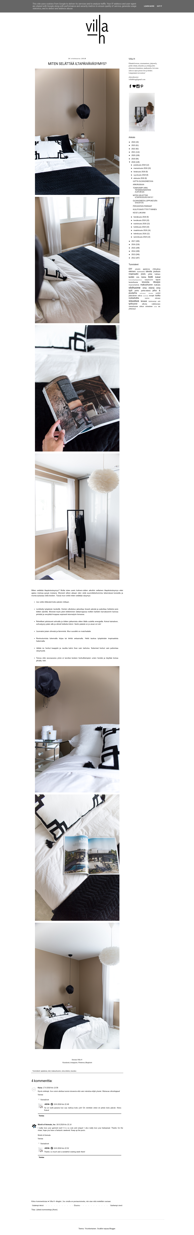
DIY (130, 269)
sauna (147, 298)
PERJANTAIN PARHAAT (142, 206)
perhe (137, 291)
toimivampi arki (154, 301)
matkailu (157, 285)
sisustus (73, 1071)
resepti (151, 296)
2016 (133, 244)
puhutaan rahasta (146, 293)
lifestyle (156, 282)
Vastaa (40, 1095)
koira (143, 277)
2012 (133, 258)
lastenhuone (133, 282)
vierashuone (133, 306)
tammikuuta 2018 (140, 237)
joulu (143, 274)
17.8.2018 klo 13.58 (50, 1088)
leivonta (145, 282)
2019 (133, 159)
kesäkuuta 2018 (140, 220)
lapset (158, 280)
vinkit (155, 306)
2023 (133, 145)
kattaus (157, 274)
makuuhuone (56, 1071)
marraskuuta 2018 (141, 168)
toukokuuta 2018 (140, 224)
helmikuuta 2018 (140, 234)
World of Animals (44, 1135)
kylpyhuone (149, 280)
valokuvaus (156, 304)
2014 (133, 251)
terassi (144, 301)
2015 (133, 248)
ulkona (144, 304)
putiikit (158, 293)
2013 (133, 254)
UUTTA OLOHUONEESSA (143, 181)
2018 (133, 162)
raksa (140, 296)
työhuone (133, 304)
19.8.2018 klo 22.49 (61, 1104)
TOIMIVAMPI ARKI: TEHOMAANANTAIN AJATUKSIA (142, 190)
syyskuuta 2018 (140, 175)
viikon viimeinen (146, 306)
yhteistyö (132, 309)
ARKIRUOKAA (138, 185)
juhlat (150, 274)
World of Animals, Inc (47, 1125)
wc (159, 306)
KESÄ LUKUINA (139, 213)
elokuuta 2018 (139, 178)
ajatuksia (44, 1071)
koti (49, 1071)
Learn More (149, 6)
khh (137, 277)
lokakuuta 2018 (140, 172)
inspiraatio (133, 274)
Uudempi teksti (38, 1205)
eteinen (132, 271)
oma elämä (66, 1071)
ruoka (157, 295)
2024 (133, 142)
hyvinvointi (141, 271)
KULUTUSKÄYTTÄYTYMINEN (145, 209)
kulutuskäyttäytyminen (135, 280)
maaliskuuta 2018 (141, 230)
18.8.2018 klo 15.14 (63, 1125)
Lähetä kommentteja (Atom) (46, 1210)
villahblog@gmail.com (137, 79)
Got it (159, 6)
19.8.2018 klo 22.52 (61, 1148)
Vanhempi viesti (116, 1205)
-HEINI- (47, 1104)
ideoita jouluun (153, 271)
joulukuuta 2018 (140, 165)
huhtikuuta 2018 (140, 227)
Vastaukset (44, 1100)
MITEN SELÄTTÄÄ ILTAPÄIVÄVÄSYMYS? (143, 196)
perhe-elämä (145, 291)
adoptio (137, 269)
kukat (157, 277)
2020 (133, 155)
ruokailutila (134, 298)
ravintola (145, 295)
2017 (133, 241)
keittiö (131, 277)
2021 (133, 152)
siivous (157, 298)
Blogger (112, 1229)
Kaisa (40, 1088)
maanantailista (134, 285)
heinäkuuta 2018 (140, 217)
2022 (133, 149)
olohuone (134, 287)
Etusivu (77, 1205)
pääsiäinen (133, 296)
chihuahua (156, 269)
